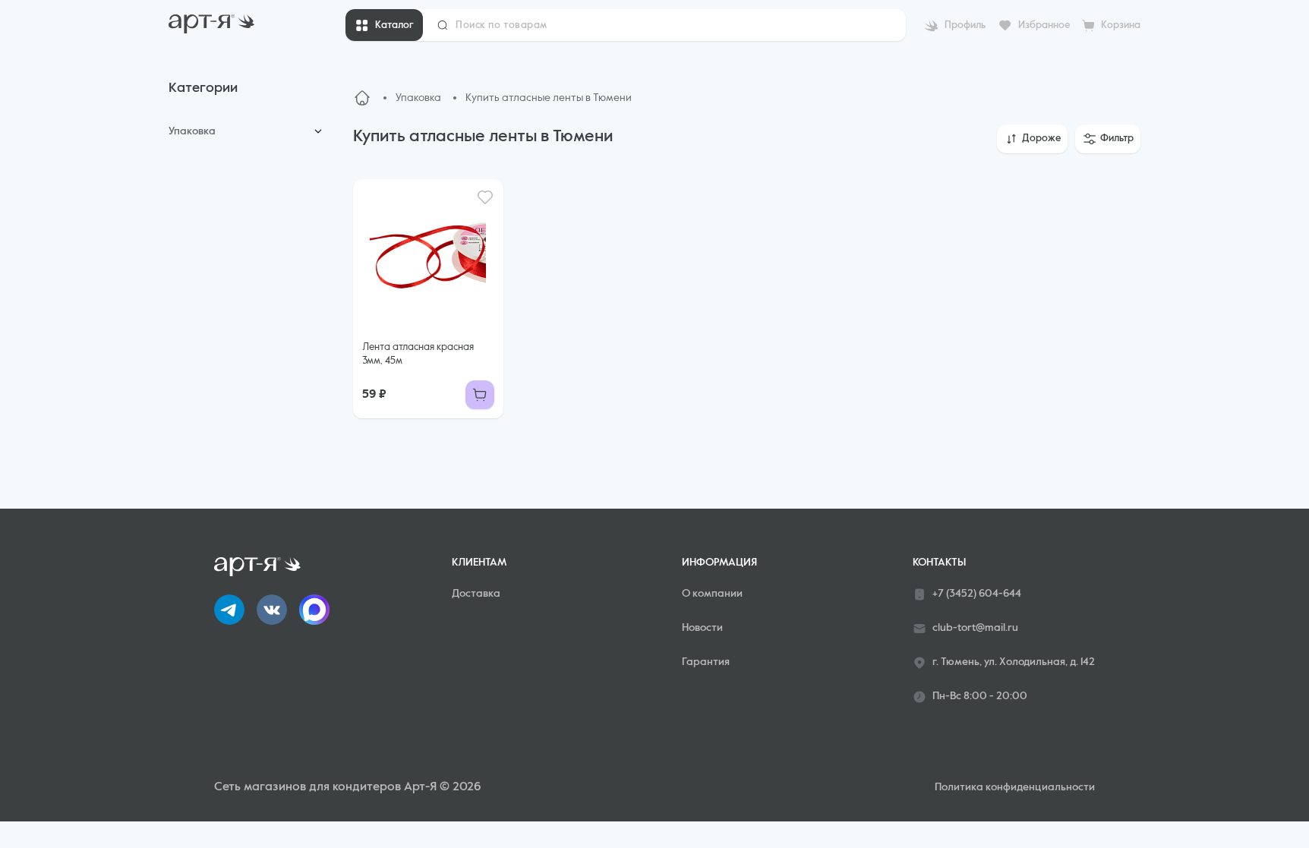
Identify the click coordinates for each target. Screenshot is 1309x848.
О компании (712, 593)
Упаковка (192, 131)
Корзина (1120, 25)
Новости (702, 628)
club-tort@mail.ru (975, 628)
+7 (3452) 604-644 (976, 593)
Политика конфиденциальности (1015, 787)
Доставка (476, 593)
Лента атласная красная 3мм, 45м (418, 354)
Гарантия (706, 662)
